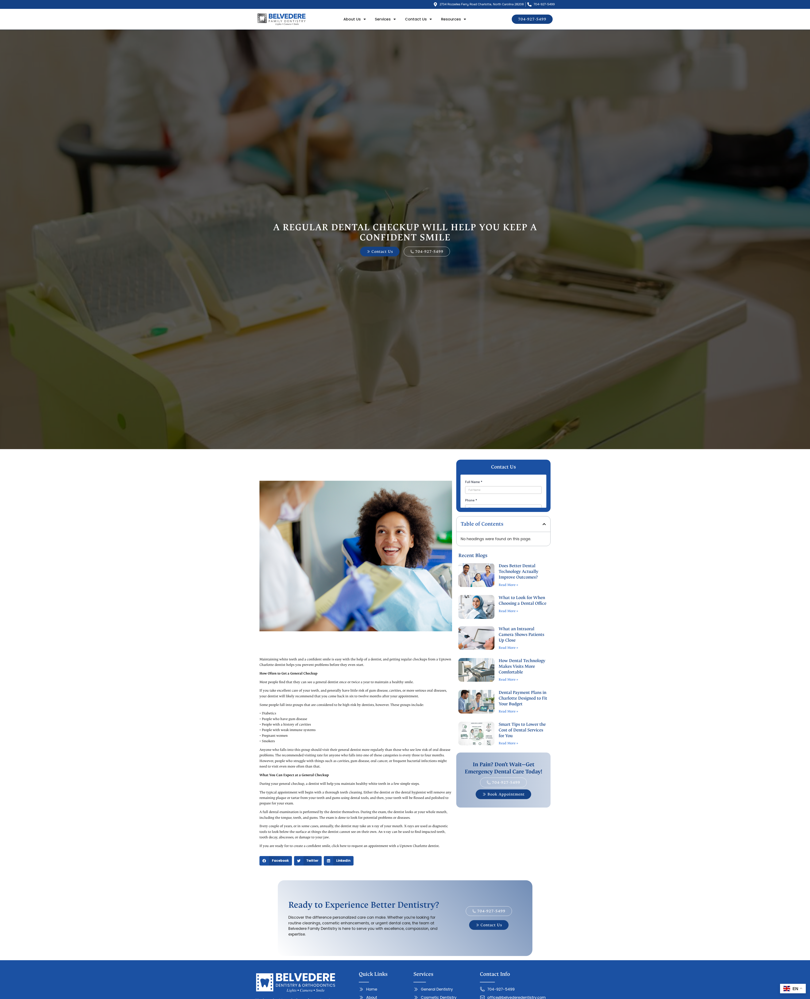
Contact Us (416, 19)
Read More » (508, 585)
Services (383, 19)
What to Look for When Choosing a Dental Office (522, 600)
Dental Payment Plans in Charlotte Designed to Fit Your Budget (523, 698)
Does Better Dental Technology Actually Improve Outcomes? (518, 571)
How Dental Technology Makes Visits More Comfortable (522, 666)
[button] (275, 861)
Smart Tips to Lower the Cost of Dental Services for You (522, 730)
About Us (352, 19)
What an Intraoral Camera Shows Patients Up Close (521, 634)
